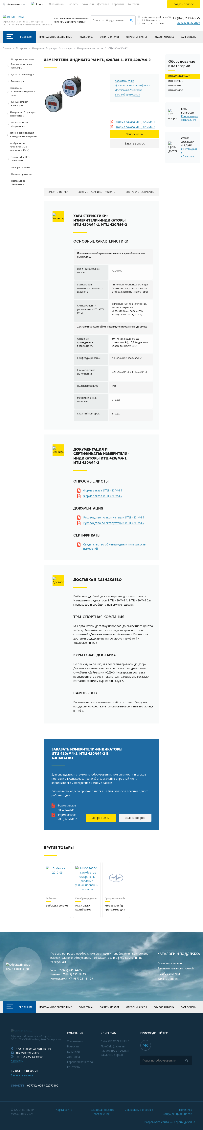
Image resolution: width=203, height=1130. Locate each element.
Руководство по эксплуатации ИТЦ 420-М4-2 (113, 523)
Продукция (25, 37)
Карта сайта (64, 1110)
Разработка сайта (169, 1122)
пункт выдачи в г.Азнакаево (189, 152)
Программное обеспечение (55, 37)
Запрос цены (188, 37)
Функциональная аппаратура (19, 103)
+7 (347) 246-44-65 (69, 970)
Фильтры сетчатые (20, 167)
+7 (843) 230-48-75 (73, 974)
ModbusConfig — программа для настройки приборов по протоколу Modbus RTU (115, 908)
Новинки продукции (21, 174)
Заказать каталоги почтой (176, 968)
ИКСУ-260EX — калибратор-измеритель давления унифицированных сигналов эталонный (86, 908)
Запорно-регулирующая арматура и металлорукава (23, 134)
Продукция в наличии (22, 59)
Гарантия (118, 4)
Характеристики (124, 81)
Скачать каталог (109, 37)
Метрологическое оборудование (19, 124)
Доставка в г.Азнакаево (128, 90)
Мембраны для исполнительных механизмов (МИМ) (19, 147)
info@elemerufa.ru (151, 20)
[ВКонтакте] (145, 1045)
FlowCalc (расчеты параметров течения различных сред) (115, 1050)
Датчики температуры (22, 74)
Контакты (134, 4)
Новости (73, 4)
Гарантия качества (80, 1062)
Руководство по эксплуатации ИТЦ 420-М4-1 (113, 517)
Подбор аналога (164, 37)
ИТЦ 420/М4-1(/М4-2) (179, 76)
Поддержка (86, 37)
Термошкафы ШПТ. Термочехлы (20, 159)
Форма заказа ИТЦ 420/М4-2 (135, 127)
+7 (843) (186, 18)
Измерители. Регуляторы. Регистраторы (23, 114)
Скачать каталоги (170, 963)
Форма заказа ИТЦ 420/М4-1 (135, 122)
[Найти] (131, 20)
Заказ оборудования (127, 94)
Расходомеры (17, 81)
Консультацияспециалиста (189, 118)
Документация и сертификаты (132, 85)
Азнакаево (14, 4)
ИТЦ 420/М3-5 (175, 90)
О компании (56, 4)
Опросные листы (136, 37)
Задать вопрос (135, 143)
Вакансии (88, 4)
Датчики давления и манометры (21, 66)
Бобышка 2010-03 (57, 905)
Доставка (103, 4)
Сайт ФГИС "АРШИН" (115, 1041)
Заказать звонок (188, 22)
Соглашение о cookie (139, 1110)
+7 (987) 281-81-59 (80, 978)
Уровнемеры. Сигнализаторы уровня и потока (22, 91)
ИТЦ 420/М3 (174, 85)
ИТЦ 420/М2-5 (175, 80)
